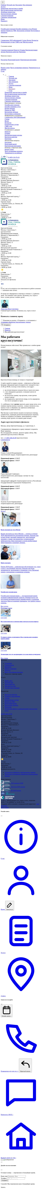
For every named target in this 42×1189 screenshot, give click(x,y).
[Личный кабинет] (2, 157)
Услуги (3, 7)
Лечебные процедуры (8, 12)
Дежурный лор (10, 684)
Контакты (8, 667)
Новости (16, 50)
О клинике (8, 663)
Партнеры (22, 52)
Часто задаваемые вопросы (19, 68)
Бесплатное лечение (23, 30)
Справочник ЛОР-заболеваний (11, 40)
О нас (3, 71)
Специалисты (5, 440)
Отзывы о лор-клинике (12, 696)
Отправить (7, 325)
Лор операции (27, 5)
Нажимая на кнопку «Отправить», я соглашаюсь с (19, 321)
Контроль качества (12, 52)
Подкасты (35, 40)
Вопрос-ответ (5, 68)
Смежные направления (8, 17)
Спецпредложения (7, 15)
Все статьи (4, 658)
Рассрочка (4, 60)
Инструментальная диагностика (11, 10)
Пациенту (4, 21)
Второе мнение (10, 108)
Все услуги (4, 606)
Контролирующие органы (13, 135)
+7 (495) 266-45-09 (10, 438)
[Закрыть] (1, 287)
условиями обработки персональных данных (16, 322)
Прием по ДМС (11, 30)
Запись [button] (3, 1187)
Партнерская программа (28, 60)
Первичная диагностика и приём (12, 8)
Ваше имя (4, 1176)
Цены (3, 19)
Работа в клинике (10, 668)
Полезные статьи (6, 608)
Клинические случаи (8, 42)
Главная (3, 5)
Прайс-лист (8, 681)
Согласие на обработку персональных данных (20, 772)
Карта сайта (5, 807)
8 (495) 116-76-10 (13, 157)
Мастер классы (28, 42)
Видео (29, 40)
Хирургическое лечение (9, 14)
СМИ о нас (19, 42)
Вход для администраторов (14, 672)
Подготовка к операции (13, 114)
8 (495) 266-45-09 (6, 714)
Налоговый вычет (14, 60)
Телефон (3, 1178)
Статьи (24, 40)
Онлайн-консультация (8, 29)
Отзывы (22, 50)
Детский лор (10, 5)
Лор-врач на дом (10, 686)
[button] (4, 157)
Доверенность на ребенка (13, 153)
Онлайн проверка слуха (24, 29)
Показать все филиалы (8, 279)
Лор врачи (18, 5)
